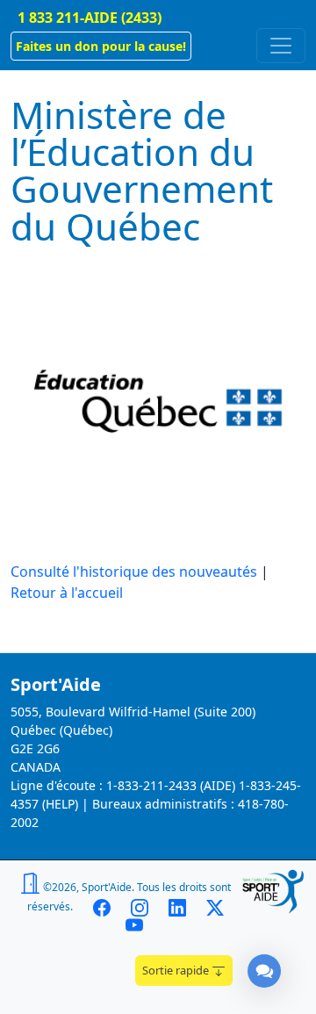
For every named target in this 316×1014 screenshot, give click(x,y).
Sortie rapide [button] (177, 970)
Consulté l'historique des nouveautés (134, 571)
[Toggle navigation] (280, 45)
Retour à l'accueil (67, 592)
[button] (101, 46)
